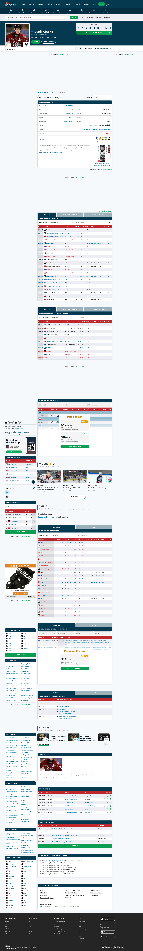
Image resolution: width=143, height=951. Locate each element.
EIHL (24, 869)
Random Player (87, 17)
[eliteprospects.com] (10, 4)
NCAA (28, 477)
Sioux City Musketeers (27, 840)
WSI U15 (67, 334)
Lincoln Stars (10, 851)
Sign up (101, 4)
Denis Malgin (14, 521)
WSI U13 (67, 325)
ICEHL (10, 908)
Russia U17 (49, 246)
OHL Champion (63, 709)
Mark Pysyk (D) (12, 464)
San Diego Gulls (25, 755)
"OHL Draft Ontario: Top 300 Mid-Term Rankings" (64, 835)
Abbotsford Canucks (12, 738)
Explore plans (75, 446)
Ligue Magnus (27, 866)
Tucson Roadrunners (26, 771)
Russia (71, 117)
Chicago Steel (10, 837)
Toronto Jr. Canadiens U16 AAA (54, 233)
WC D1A (11, 905)
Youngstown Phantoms (27, 852)
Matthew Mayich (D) (13, 477)
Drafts (58, 4)
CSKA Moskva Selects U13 (53, 325)
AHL (10, 636)
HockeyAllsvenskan (14, 864)
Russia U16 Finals (70, 338)
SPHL (10, 641)
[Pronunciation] (78, 28)
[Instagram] (12, 422)
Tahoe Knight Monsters (27, 807)
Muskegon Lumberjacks (27, 835)
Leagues (40, 4)
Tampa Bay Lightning (27, 686)
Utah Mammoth (25, 690)
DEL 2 (10, 898)
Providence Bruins (26, 747)
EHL (10, 878)
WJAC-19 (67, 354)
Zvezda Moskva (50, 263)
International (69, 273)
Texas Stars (24, 766)
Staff (94, 625)
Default (47, 214)
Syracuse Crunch (25, 764)
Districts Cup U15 (70, 331)
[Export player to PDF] (98, 28)
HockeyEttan (12, 869)
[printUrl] (80, 48)
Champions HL (13, 881)
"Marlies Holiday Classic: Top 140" (60, 838)
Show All (75, 497)
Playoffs (93, 243)
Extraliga (25, 648)
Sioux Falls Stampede (26, 843)
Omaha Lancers (25, 838)
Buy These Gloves (19, 593)
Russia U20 (49, 269)
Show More (20, 532)
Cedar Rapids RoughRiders (10, 834)
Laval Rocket (10, 777)
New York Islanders (26, 666)
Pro (94, 4)
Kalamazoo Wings (11, 817)
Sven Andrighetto (15, 514)
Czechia (28, 464)
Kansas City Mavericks (12, 820)
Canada (7, 924)
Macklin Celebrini (15, 518)
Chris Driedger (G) (13, 471)
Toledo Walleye (25, 809)
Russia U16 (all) (50, 240)
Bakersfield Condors (12, 740)
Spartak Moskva (68, 121)
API (79, 934)
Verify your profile (45, 906)
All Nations (7, 934)
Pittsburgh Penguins (26, 676)
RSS (80, 936)
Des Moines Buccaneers (13, 839)
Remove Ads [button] (129, 54)
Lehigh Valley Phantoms (27, 738)
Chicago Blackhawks (12, 676)
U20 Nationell (12, 866)
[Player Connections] (86, 28)
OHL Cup (67, 341)
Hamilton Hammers (11, 764)
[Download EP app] (20, 445)
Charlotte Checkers (11, 747)
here (77, 906)
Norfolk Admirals (25, 789)
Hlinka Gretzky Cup (70, 351)
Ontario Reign (25, 745)
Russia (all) (49, 273)
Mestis (10, 874)
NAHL (24, 636)
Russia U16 (68, 230)
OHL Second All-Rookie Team (67, 711)
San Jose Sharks (25, 678)
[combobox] (41, 17)
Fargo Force (9, 846)
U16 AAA (67, 233)
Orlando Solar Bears (26, 791)
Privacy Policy (82, 929)
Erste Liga (26, 874)
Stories (68, 4)
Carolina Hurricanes (12, 673)
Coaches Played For (98, 214)
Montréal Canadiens (12, 698)
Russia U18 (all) (50, 256)
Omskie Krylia (39, 37)
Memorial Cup (69, 348)
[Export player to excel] (94, 28)
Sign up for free (43, 517)
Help (80, 926)
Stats (23, 4)
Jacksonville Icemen (11, 815)
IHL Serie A (26, 864)
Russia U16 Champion (65, 703)
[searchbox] (41, 17)
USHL (24, 634)
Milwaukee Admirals (26, 743)
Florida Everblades (11, 799)
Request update (106, 170)
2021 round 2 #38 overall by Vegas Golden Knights (96, 129)
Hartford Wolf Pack (11, 766)
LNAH (24, 893)
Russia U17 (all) (50, 250)
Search (73, 17)
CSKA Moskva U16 (51, 230)
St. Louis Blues (25, 683)
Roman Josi (13, 525)
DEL (10, 895)
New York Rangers (26, 669)
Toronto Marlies (25, 769)
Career (80, 941)
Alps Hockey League (28, 861)
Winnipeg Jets (24, 700)
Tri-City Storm (24, 845)
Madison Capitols (25, 833)
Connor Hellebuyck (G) (14, 467)
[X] (9, 422)
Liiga (24, 643)
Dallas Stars (9, 683)
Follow (36, 42)
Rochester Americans (27, 750)
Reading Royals (25, 796)
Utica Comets (24, 773)
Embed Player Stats (104, 211)
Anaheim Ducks (10, 664)
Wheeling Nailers (25, 819)
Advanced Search (104, 17)
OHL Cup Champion (64, 706)
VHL (48, 37)
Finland (7, 929)
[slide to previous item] (105, 744)
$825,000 (93, 125)
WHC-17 (67, 246)
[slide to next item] (110, 744)
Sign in (109, 4)
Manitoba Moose (25, 740)
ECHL (10, 638)
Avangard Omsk (50, 293)
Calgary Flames (10, 671)
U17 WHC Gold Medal (65, 713)
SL (9, 893)
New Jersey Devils (26, 664)
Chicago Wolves (10, 750)
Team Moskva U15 (51, 331)
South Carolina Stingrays (25, 803)
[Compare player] (102, 28)
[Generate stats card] (90, 28)
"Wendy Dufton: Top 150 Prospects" (61, 832)
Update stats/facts (50, 97)
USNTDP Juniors (25, 847)
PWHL (24, 905)
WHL (10, 646)
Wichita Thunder (25, 821)
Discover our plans (94, 33)
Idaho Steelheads (11, 810)
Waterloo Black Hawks (27, 850)
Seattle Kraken (25, 681)
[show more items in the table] (33, 482)
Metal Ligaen (12, 876)
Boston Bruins (10, 666)
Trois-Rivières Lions (26, 814)
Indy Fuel (8, 812)
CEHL (24, 871)
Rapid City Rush (25, 794)
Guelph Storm (50, 243)
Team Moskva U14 (51, 328)
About (80, 924)
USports (25, 895)
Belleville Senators (11, 743)
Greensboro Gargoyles (12, 804)
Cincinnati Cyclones (11, 796)
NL (24, 646)
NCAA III (25, 891)
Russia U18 (49, 351)
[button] (106, 11)
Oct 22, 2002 (69, 106)
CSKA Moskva (50, 259)
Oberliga (11, 900)
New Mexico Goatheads (27, 787)
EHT (66, 358)
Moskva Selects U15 (51, 334)
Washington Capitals (26, 698)
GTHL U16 (68, 236)
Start (39, 93)
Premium (108, 133)
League (94, 693)
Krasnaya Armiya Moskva (53, 266)
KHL (24, 638)
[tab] (46, 214)
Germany (7, 931)
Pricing (86, 4)
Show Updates (48, 42)
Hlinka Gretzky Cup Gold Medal (67, 716)
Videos (49, 4)
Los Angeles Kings (11, 693)
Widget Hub (82, 921)
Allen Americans (10, 789)
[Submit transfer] (110, 28)
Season (56, 693)
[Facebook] (6, 422)
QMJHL (11, 651)
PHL (24, 876)
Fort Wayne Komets (11, 801)
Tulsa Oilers (24, 817)
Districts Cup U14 (70, 328)
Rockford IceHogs (25, 752)
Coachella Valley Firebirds (10, 755)
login (54, 517)
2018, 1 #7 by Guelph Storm (54, 861)
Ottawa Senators (25, 671)
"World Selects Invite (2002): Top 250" (61, 829)
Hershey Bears (10, 773)
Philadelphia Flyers (26, 673)
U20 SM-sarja (30, 474)
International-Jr (69, 240)
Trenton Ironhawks (26, 812)
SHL (24, 641)
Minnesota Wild (10, 695)
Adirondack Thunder (12, 787)
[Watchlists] (82, 28)
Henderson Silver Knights (53, 279)
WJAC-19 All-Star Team (65, 718)
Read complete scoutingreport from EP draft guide (102, 164)
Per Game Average (70, 214)
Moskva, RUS (69, 113)
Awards (77, 4)
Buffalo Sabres (10, 669)
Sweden (7, 921)
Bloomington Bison (11, 794)
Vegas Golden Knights (27, 695)
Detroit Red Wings (11, 686)
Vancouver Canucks (26, 693)
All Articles (44, 744)
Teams (31, 4)
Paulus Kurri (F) (12, 474)
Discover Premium (74, 669)
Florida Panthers (11, 690)
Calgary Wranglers (11, 745)
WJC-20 (67, 269)
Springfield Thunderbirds (24, 760)
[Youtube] (16, 422)
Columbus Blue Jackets (12, 681)
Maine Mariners (10, 822)
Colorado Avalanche (12, 678)
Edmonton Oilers (11, 688)
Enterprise (81, 938)
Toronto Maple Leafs (26, 688)
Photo (80, 931)
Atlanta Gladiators (11, 791)
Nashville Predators (11, 700)
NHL (27, 467)
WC (10, 903)
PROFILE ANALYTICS (104, 48)
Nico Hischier (14, 528)
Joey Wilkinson (18, 429)
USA (6, 926)
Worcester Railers (26, 824)
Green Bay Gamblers (12, 848)
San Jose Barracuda (26, 757)
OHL (10, 648)
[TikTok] (19, 422)
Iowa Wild (9, 775)
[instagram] (76, 48)
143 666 (90, 48)
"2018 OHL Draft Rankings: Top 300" (61, 842)
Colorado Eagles (10, 759)
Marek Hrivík (21, 432)
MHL (66, 266)
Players (56, 625)
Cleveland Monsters (12, 752)
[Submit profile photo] (106, 28)
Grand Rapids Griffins (12, 761)
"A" (55, 276)
